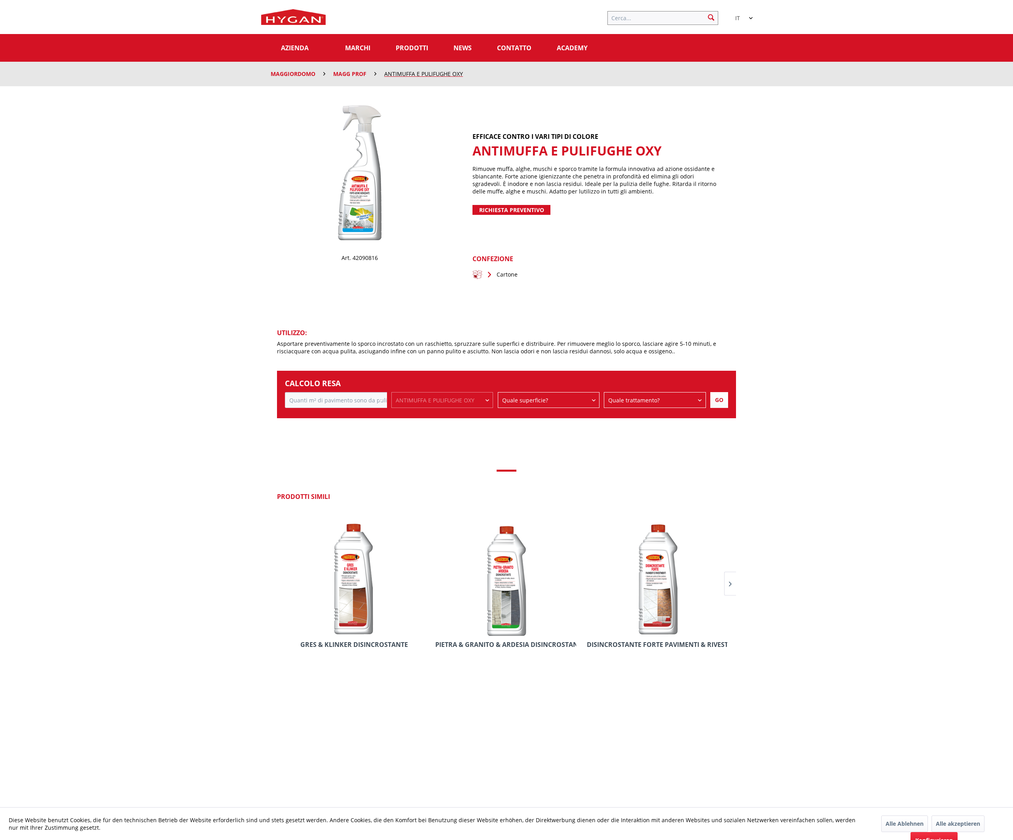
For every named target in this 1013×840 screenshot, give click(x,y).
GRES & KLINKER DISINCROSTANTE (354, 645)
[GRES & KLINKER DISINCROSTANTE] (354, 575)
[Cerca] (711, 17)
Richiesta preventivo (511, 210)
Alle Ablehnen (905, 823)
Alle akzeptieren (958, 823)
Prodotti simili (303, 496)
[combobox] (740, 14)
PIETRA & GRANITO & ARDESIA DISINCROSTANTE (505, 645)
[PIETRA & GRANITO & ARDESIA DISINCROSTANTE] (505, 575)
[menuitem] (666, 17)
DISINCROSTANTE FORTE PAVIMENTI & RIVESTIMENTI (657, 645)
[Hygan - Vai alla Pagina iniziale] (293, 19)
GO (719, 400)
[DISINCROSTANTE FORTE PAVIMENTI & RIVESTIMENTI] (657, 575)
